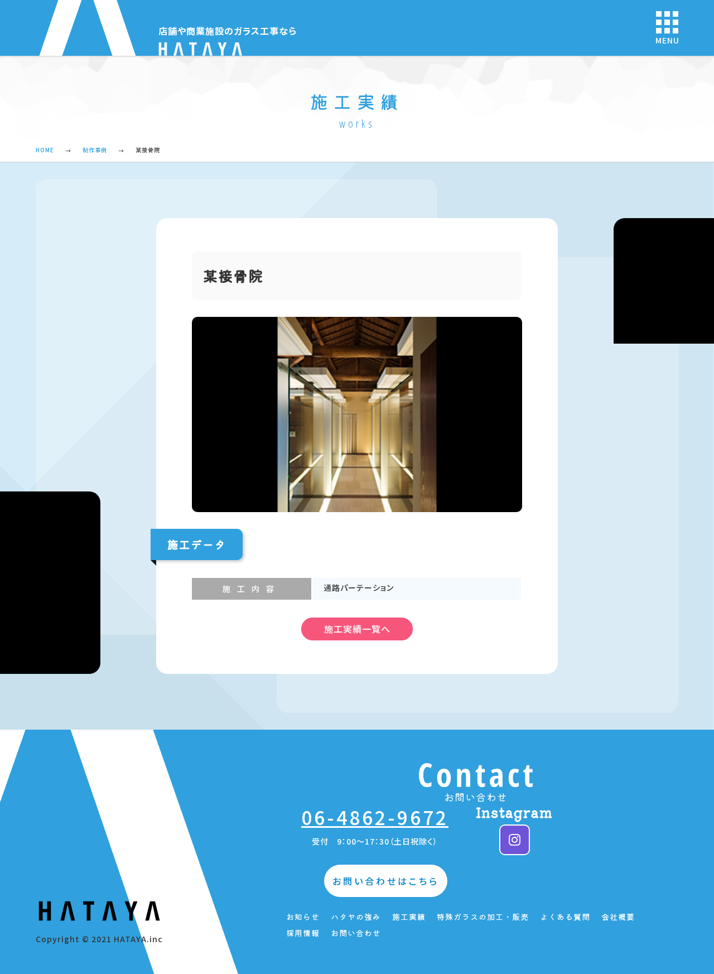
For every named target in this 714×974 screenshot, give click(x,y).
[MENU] (667, 22)
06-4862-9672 (374, 817)
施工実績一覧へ (357, 628)
